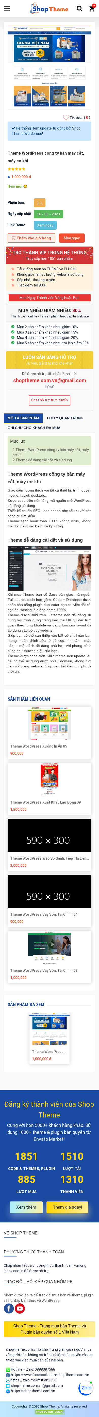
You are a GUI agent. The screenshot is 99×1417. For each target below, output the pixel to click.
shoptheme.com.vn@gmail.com (49, 380)
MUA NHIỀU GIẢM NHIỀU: (49, 310)
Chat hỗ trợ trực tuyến (49, 400)
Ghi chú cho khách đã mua (34, 428)
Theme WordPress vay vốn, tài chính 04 (43, 914)
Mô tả (23, 418)
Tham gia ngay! (67, 1207)
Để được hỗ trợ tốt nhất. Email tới (49, 374)
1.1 (39, 203)
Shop (76, 128)
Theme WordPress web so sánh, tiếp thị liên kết (48, 858)
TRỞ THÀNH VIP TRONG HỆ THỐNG (49, 252)
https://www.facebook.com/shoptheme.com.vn (49, 1375)
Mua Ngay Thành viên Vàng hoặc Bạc (49, 298)
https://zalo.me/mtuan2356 (33, 1380)
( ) (80, 117)
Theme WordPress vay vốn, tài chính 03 (43, 970)
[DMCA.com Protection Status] (49, 1411)
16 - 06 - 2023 (48, 214)
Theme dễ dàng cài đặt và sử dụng (42, 460)
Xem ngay (45, 225)
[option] (50, 1040)
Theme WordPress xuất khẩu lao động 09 (45, 802)
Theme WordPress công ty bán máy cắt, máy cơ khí (51, 452)
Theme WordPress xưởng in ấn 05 (38, 746)
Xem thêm (26, 1207)
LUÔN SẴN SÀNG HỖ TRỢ (49, 357)
